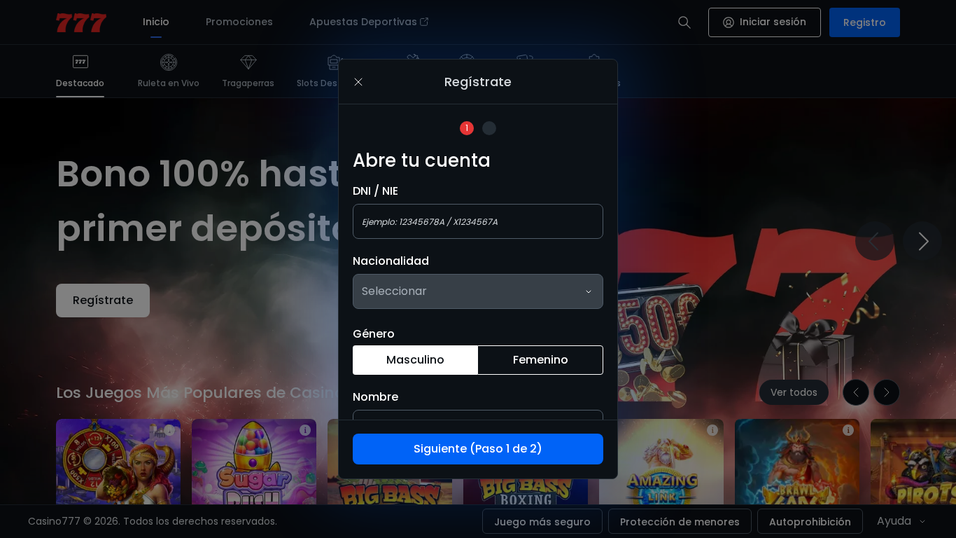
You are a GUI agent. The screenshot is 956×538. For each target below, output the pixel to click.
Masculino (415, 360)
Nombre (375, 397)
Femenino (540, 360)
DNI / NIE (375, 191)
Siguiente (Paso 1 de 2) (478, 449)
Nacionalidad (391, 261)
